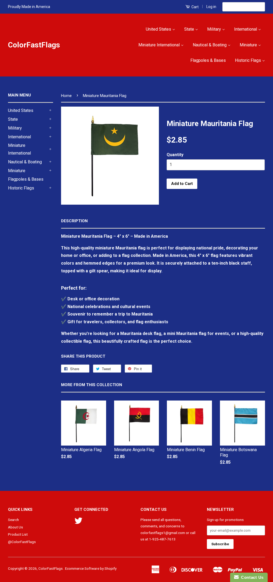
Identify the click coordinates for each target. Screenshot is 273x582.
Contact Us (251, 577)
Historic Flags (248, 60)
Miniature (249, 44)
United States (159, 29)
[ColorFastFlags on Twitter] (78, 522)
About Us (15, 527)
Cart (195, 7)
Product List (18, 534)
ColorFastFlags (34, 45)
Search (13, 520)
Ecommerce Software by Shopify (91, 568)
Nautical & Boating (210, 44)
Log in (211, 7)
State (189, 29)
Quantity (175, 154)
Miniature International (159, 44)
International (246, 29)
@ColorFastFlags (22, 542)
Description (74, 221)
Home (66, 95)
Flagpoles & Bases (208, 60)
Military (214, 29)
